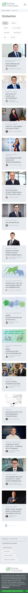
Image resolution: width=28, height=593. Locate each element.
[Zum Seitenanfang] (25, 538)
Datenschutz (6, 587)
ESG (5, 37)
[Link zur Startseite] (7, 4)
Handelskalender (9, 559)
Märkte (13, 23)
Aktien (6, 28)
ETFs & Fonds (16, 28)
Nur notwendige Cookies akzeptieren (12, 591)
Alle (5, 23)
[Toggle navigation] (25, 4)
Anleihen (6, 32)
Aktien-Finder (8, 555)
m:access (6, 551)
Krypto (13, 37)
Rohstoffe (17, 32)
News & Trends (6, 10)
